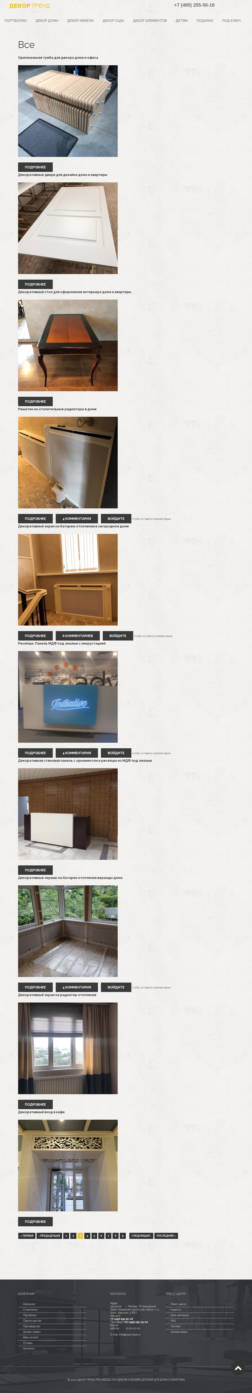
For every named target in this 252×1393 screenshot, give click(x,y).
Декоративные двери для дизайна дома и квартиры (62, 175)
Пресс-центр (178, 1304)
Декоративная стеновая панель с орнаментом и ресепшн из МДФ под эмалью (85, 760)
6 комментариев (78, 636)
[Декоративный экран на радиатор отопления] (68, 1004)
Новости (176, 1309)
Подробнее (39, 167)
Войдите (116, 519)
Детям (182, 21)
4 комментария (77, 519)
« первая (26, 1235)
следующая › (141, 1235)
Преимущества (32, 1320)
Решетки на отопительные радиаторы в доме (57, 409)
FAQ (173, 1320)
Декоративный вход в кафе (41, 1112)
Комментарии (179, 1331)
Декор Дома (47, 21)
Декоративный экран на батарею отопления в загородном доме (73, 526)
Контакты (28, 1348)
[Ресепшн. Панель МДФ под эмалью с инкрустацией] (68, 652)
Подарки (204, 21)
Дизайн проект (32, 1331)
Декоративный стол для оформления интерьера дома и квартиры (74, 292)
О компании (30, 1309)
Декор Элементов (150, 21)
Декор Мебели (80, 21)
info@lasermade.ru (130, 1334)
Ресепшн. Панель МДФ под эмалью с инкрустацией (62, 643)
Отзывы (27, 1342)
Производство (31, 1326)
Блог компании (180, 1315)
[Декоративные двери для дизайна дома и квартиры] (68, 184)
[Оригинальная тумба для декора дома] (68, 66)
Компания (29, 1304)
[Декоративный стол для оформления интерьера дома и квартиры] (68, 301)
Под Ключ (231, 21)
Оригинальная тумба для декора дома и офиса (58, 58)
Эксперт (176, 1326)
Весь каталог (31, 1337)
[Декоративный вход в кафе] (68, 1121)
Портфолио (15, 21)
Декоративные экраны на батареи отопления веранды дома (70, 878)
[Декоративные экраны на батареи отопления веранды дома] (68, 887)
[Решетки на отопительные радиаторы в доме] (68, 418)
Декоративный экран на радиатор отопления (57, 995)
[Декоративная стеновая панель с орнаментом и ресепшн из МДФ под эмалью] (68, 769)
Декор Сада (113, 21)
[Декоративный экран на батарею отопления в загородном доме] (68, 535)
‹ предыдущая (49, 1235)
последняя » (166, 1235)
